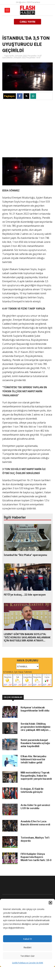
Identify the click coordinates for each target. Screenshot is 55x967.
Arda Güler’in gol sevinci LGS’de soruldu (35, 807)
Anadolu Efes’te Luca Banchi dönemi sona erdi (35, 823)
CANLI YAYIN (27, 21)
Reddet (27, 947)
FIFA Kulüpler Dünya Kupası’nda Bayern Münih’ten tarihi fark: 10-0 (36, 857)
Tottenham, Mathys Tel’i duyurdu (35, 839)
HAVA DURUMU (27, 660)
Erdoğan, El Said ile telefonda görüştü (32, 790)
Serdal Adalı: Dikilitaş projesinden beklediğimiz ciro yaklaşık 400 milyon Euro (36, 727)
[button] (50, 902)
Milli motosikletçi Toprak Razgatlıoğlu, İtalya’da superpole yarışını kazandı (36, 775)
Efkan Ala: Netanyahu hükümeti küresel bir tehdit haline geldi (33, 759)
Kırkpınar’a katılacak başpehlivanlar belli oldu (35, 709)
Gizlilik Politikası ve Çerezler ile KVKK (27, 962)
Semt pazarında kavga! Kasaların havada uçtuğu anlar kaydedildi (35, 743)
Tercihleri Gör (27, 955)
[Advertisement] (27, 129)
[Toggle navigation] (7, 10)
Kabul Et (27, 938)
